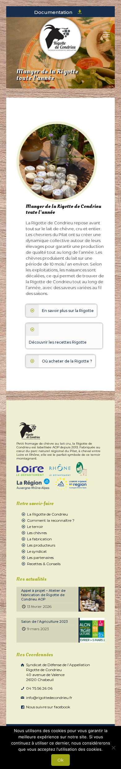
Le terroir (35, 526)
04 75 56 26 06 (38, 688)
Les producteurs (41, 545)
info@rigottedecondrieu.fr (48, 697)
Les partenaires (40, 557)
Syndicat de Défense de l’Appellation (57, 672)
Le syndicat (37, 551)
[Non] (113, 748)
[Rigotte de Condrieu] (60, 39)
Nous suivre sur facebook (47, 707)
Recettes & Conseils (43, 563)
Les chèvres (37, 532)
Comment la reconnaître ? (50, 520)
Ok (60, 760)
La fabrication (39, 539)
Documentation (54, 12)
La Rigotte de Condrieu (47, 514)
